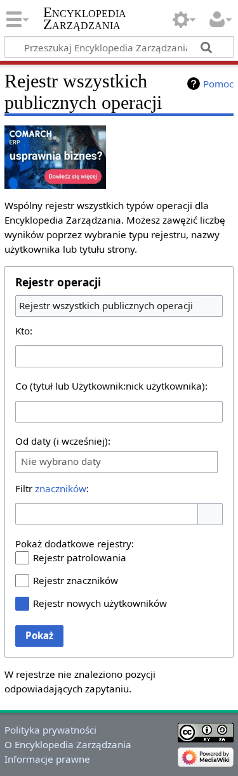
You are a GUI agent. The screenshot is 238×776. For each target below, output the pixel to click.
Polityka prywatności (50, 729)
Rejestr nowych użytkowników (100, 603)
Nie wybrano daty (61, 461)
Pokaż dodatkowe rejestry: (74, 543)
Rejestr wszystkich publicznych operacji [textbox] (106, 305)
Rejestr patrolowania (79, 557)
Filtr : (52, 488)
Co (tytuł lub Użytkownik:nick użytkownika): (111, 385)
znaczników (60, 488)
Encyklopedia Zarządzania (84, 18)
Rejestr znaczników (75, 580)
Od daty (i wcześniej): (62, 441)
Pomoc (218, 83)
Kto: (23, 330)
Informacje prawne (47, 759)
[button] (210, 514)
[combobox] (119, 306)
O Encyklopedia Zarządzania (67, 744)
